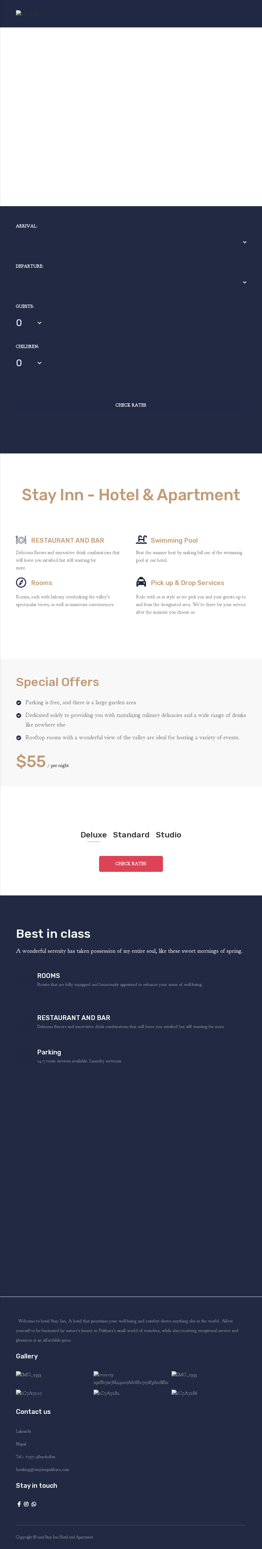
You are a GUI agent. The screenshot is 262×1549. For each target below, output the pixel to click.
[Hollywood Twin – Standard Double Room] (131, 1394)
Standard (131, 834)
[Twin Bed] (209, 1394)
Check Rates (131, 405)
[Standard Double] (53, 1378)
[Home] (28, 13)
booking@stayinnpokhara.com (42, 1469)
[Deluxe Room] (209, 1378)
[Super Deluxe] (53, 1394)
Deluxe (94, 834)
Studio (168, 834)
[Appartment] (131, 1378)
